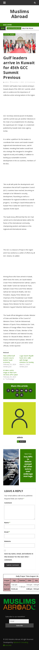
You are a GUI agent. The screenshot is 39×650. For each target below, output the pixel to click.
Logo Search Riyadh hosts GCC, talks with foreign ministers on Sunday (27, 359)
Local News (9, 34)
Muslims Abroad (19, 13)
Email (7, 532)
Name (7, 523)
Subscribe (8, 645)
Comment (8, 503)
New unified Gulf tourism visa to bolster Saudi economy (9, 359)
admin (7, 82)
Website (22, 441)
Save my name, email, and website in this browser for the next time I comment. (18, 557)
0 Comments (31, 82)
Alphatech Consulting (20, 642)
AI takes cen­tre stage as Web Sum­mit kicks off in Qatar (10, 372)
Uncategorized (14, 28)
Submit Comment (12, 565)
